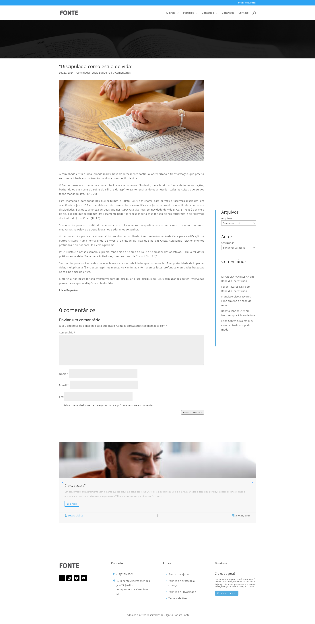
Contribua (228, 13)
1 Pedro (242, 161)
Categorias (227, 243)
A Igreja (170, 13)
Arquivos (226, 218)
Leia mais (72, 503)
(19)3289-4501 (124, 574)
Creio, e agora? (230, 100)
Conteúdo (208, 13)
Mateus (236, 172)
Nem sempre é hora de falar (238, 315)
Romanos (242, 178)
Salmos (226, 184)
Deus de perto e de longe (236, 106)
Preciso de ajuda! (178, 574)
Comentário (67, 332)
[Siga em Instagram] (69, 578)
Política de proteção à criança (181, 583)
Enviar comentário (193, 412)
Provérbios (227, 178)
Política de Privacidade (182, 592)
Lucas (225, 172)
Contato (243, 13)
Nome (64, 374)
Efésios (226, 167)
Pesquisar (248, 81)
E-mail (64, 385)
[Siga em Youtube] (84, 578)
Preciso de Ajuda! (247, 3)
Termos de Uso (177, 598)
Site (61, 396)
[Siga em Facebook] (62, 578)
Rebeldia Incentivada (234, 112)
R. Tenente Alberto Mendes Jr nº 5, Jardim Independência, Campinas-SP (133, 587)
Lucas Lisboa (75, 515)
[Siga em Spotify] (76, 578)
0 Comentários (122, 72)
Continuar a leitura (226, 593)
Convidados (83, 72)
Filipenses (239, 167)
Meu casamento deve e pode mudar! (237, 325)
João (251, 167)
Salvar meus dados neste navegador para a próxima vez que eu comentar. (108, 405)
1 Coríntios (227, 161)
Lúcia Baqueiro (101, 72)
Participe (188, 13)
